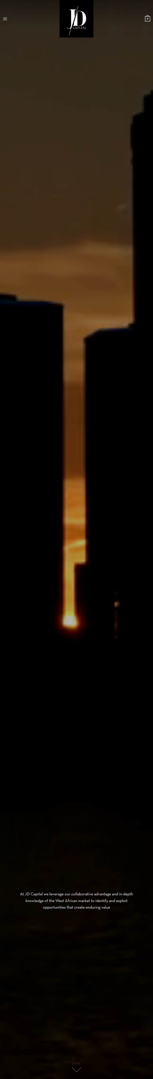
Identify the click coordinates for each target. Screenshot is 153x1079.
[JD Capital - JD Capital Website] (76, 19)
